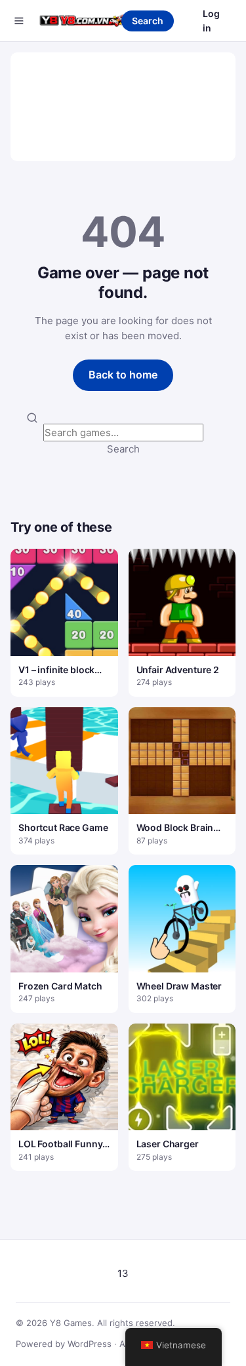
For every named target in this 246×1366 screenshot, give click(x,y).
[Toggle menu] (19, 21)
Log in (211, 20)
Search (147, 20)
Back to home (123, 374)
